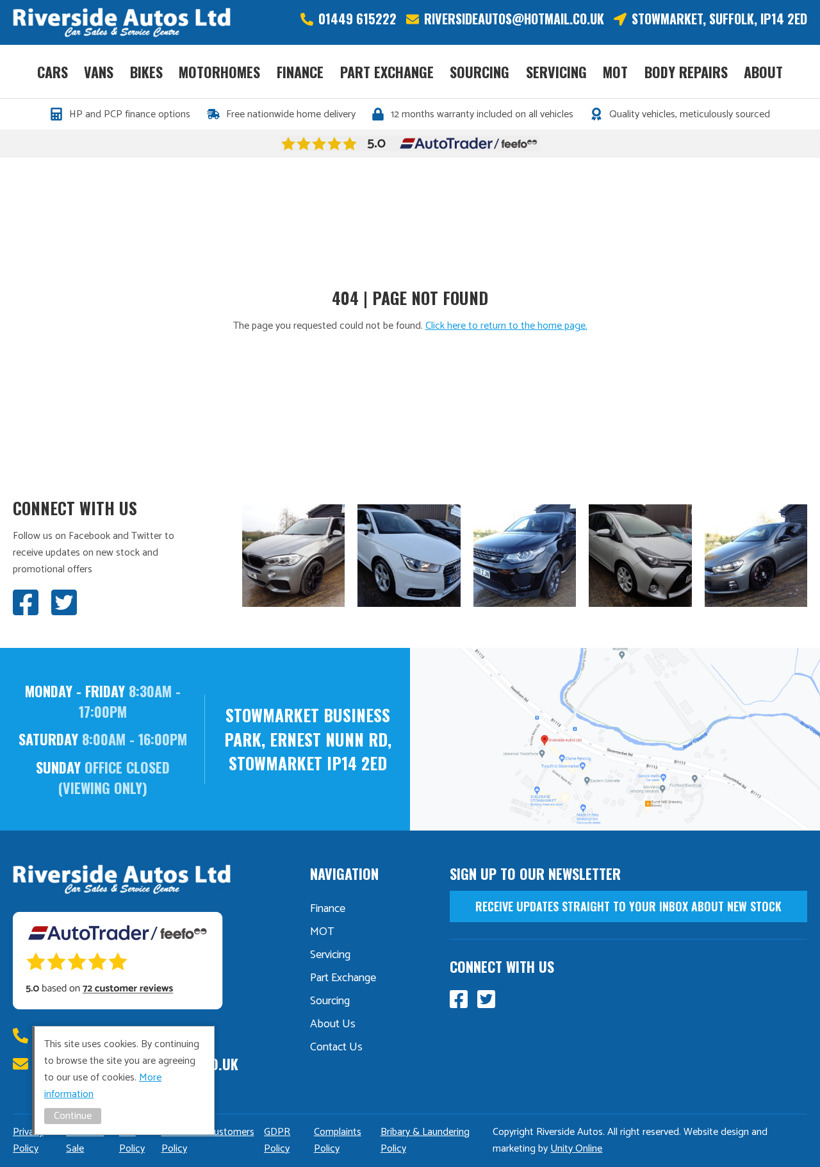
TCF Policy (132, 1140)
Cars (52, 72)
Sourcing (479, 72)
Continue (73, 1116)
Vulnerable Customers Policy (207, 1140)
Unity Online (576, 1148)
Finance (300, 72)
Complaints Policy (337, 1140)
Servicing (556, 72)
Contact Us (336, 1047)
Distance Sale (85, 1140)
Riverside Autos (122, 22)
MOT (615, 72)
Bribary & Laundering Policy (425, 1140)
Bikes (146, 72)
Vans (98, 72)
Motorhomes (219, 72)
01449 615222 (357, 19)
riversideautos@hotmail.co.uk (514, 19)
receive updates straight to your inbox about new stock (628, 906)
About (763, 72)
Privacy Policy (28, 1140)
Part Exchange (387, 72)
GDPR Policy (277, 1140)
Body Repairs (686, 72)
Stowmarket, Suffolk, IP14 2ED (719, 19)
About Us (333, 1024)
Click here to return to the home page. (506, 326)
